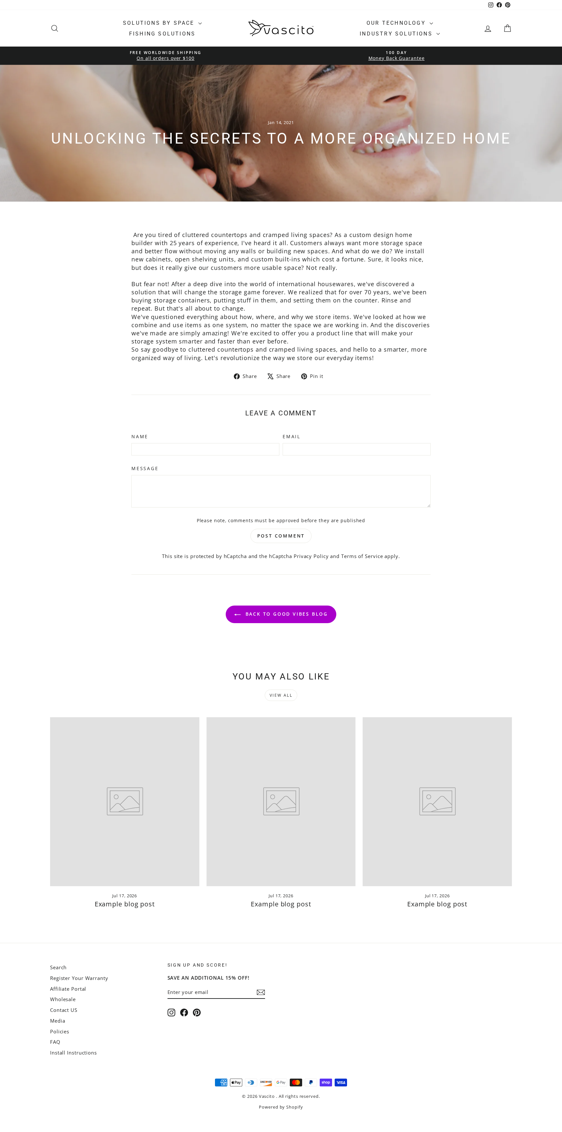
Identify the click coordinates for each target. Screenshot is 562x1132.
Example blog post (125, 904)
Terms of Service (362, 556)
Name (139, 436)
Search (58, 967)
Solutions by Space (160, 23)
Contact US (63, 1010)
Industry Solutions (397, 34)
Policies (59, 1031)
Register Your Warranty (79, 978)
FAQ (55, 1042)
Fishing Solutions (162, 34)
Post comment (281, 536)
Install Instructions (73, 1052)
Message (145, 468)
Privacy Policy (311, 556)
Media (57, 1020)
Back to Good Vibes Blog (285, 614)
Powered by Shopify (281, 1107)
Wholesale (63, 999)
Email (292, 436)
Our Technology (397, 23)
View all (281, 695)
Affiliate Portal (68, 988)
